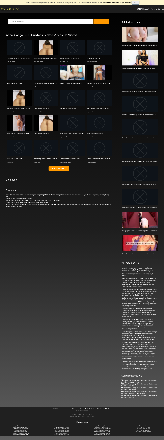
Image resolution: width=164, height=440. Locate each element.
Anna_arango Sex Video (41, 108)
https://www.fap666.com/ (20, 431)
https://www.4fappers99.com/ (21, 427)
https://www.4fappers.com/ (21, 426)
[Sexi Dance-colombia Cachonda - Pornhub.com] (99, 80)
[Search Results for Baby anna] (72, 55)
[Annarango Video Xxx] (99, 55)
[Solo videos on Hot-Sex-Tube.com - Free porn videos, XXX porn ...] (99, 155)
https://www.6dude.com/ (21, 430)
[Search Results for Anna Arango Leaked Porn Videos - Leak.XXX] (46, 80)
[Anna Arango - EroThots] (19, 80)
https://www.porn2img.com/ (143, 427)
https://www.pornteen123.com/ (102, 431)
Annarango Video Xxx (94, 58)
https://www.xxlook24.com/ (62, 433)
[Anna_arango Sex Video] (46, 105)
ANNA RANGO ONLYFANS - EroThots (72, 83)
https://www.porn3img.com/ (143, 428)
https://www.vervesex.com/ (62, 426)
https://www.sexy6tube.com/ (102, 426)
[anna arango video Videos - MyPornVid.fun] (46, 155)
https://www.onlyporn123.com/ (102, 434)
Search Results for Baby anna (70, 58)
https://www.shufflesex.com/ (20, 434)
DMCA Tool (107, 409)
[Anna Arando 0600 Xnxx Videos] (72, 155)
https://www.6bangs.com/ (21, 428)
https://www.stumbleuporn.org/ (143, 431)
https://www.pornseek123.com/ (102, 428)
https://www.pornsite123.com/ (21, 433)
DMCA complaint (17, 206)
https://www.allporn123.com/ (102, 433)
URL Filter (100, 409)
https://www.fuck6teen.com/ (102, 427)
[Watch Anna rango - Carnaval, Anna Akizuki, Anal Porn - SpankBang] (19, 55)
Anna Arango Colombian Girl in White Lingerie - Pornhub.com (27, 134)
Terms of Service (157, 9)
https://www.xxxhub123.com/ (61, 428)
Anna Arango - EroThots (15, 83)
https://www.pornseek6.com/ (102, 430)
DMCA (139, 9)
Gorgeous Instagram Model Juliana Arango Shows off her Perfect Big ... (30, 108)
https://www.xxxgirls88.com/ (61, 434)
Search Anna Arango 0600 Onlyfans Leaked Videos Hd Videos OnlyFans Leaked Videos (139, 392)
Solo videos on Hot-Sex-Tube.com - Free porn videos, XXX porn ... (108, 159)
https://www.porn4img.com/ (143, 430)
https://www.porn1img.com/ (143, 426)
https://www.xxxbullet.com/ (62, 427)
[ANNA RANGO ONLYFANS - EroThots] (72, 80)
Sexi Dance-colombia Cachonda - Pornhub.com (102, 83)
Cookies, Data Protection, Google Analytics (116, 3)
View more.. (59, 168)
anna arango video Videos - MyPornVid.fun (47, 159)
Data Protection (90, 409)
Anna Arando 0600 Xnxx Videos (70, 159)
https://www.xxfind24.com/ (62, 431)
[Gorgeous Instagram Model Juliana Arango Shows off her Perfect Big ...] (19, 105)
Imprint (146, 9)
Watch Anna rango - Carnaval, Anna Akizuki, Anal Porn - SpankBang (28, 58)
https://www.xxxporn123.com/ (61, 430)
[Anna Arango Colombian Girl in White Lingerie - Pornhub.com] (19, 130)
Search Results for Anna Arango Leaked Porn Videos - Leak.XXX (55, 83)
